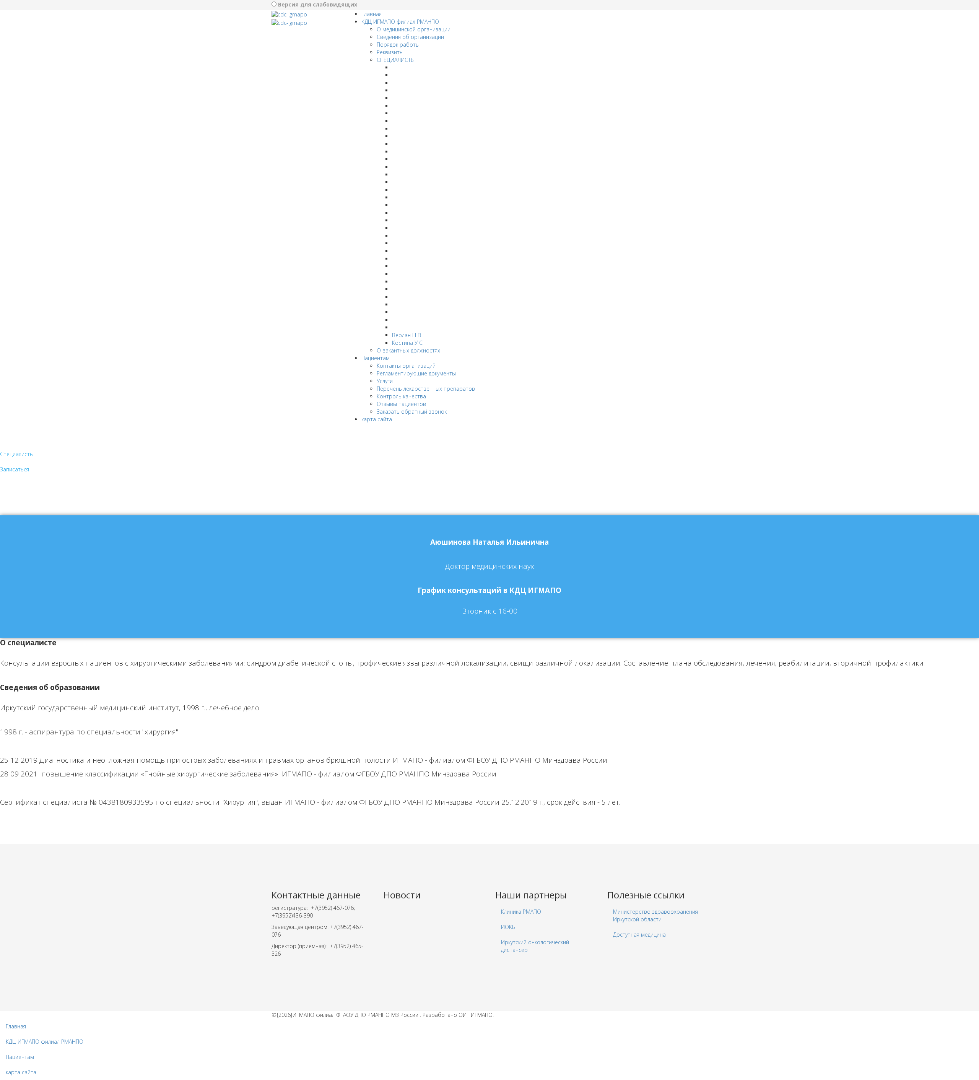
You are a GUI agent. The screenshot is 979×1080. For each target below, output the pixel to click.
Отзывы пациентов (401, 404)
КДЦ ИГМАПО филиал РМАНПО (400, 21)
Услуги (385, 381)
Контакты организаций (406, 365)
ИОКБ (508, 927)
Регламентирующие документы (416, 373)
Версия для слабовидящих (317, 4)
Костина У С (407, 342)
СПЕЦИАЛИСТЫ (396, 59)
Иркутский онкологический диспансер (535, 946)
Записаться (14, 469)
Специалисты (17, 454)
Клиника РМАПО (521, 911)
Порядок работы (398, 44)
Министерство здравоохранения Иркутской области (655, 915)
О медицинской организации (413, 29)
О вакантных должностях (408, 350)
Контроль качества (401, 396)
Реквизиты (390, 52)
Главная (371, 14)
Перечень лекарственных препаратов (426, 388)
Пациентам (375, 358)
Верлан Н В (406, 335)
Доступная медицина (639, 934)
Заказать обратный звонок (412, 411)
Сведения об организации (410, 37)
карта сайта (376, 419)
